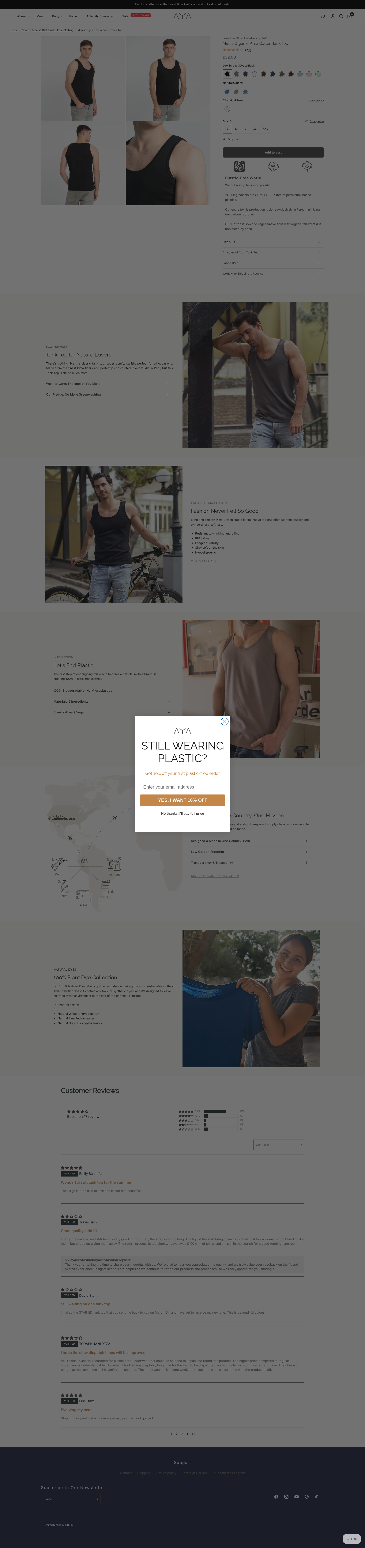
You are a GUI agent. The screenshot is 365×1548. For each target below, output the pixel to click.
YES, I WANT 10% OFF (182, 800)
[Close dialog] (224, 721)
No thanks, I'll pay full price (182, 813)
